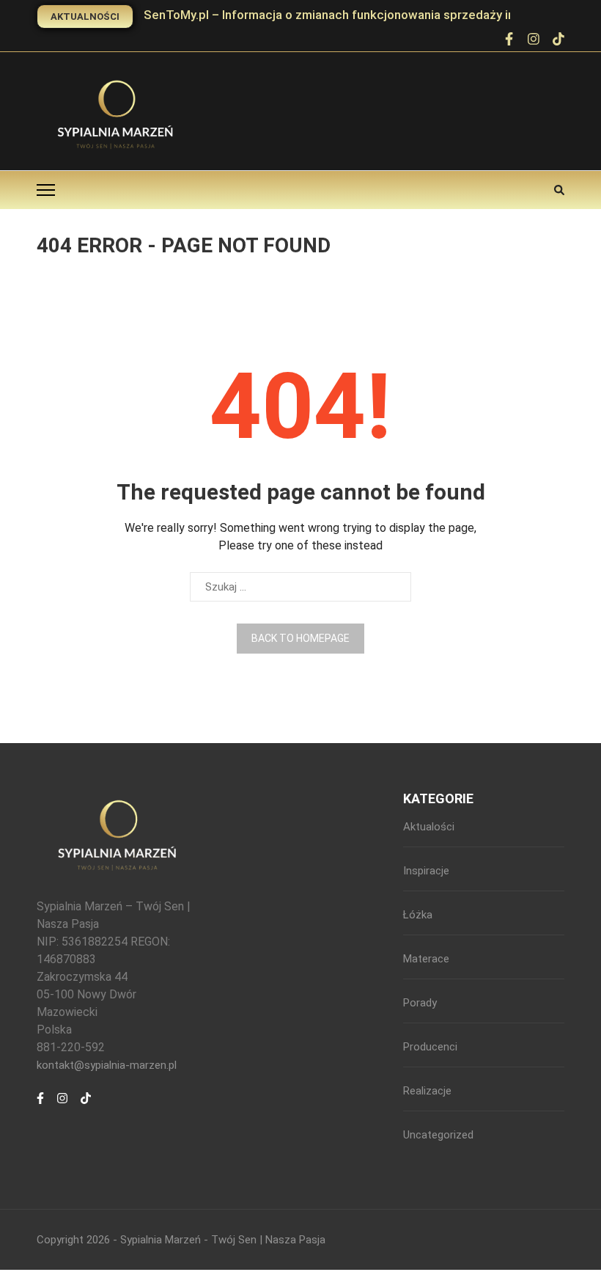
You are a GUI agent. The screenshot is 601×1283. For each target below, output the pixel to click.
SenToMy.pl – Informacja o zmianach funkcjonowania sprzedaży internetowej (361, 14)
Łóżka (417, 914)
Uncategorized (438, 1134)
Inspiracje (426, 870)
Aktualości (428, 826)
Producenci (430, 1046)
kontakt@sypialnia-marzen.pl (107, 1065)
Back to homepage (300, 638)
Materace (426, 958)
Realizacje (427, 1090)
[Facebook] (509, 40)
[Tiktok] (86, 1106)
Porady (420, 1002)
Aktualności (85, 16)
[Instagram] (62, 1106)
